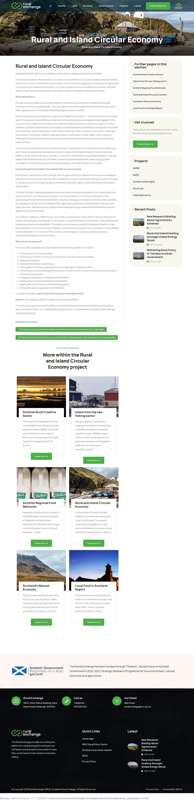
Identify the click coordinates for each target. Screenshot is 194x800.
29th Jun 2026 (155, 244)
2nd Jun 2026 (155, 261)
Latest (137, 5)
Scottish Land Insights (144, 181)
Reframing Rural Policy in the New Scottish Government (161, 253)
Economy (88, 5)
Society (62, 5)
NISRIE (136, 168)
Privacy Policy (89, 761)
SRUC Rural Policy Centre (94, 744)
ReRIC (136, 174)
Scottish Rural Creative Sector (39, 414)
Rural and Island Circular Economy (92, 505)
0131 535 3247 (80, 706)
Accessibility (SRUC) (173, 789)
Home (75, 47)
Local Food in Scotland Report (91, 587)
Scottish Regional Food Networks (39, 505)
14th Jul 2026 (155, 228)
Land (74, 5)
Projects (124, 5)
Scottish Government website (97, 750)
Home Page (88, 738)
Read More (40, 456)
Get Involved (156, 5)
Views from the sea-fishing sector (89, 414)
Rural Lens (138, 188)
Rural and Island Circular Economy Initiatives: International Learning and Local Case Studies (68, 337)
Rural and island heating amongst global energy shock (163, 236)
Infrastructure (106, 5)
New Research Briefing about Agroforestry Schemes (161, 220)
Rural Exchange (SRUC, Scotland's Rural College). (52, 789)
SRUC (85, 755)
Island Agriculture (142, 195)
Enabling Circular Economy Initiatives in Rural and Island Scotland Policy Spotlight (62, 329)
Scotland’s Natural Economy (36, 587)
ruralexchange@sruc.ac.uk (137, 706)
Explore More (144, 144)
